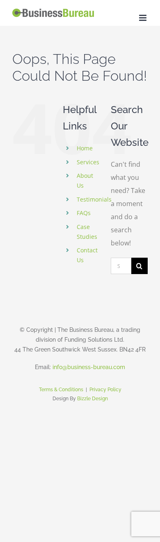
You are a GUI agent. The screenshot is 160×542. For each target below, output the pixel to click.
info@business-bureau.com (89, 367)
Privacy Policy (105, 389)
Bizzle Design (92, 398)
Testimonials (94, 199)
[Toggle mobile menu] (143, 18)
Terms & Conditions (61, 389)
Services (88, 162)
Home (85, 148)
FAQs (84, 213)
